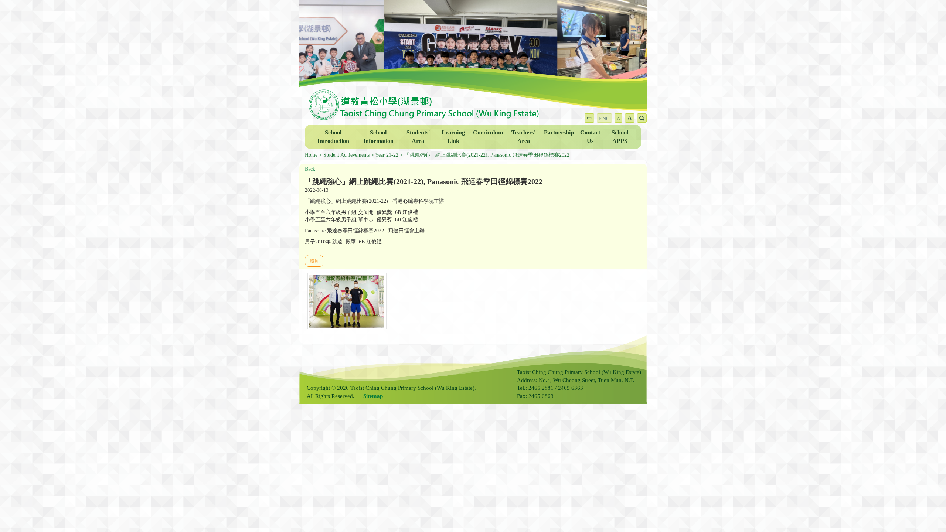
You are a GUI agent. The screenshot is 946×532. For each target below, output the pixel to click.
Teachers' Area (523, 136)
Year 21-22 (386, 155)
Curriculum (488, 132)
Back (310, 169)
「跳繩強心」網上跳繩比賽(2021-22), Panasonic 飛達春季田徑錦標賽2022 (486, 155)
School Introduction (333, 136)
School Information (378, 136)
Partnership (559, 132)
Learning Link (453, 136)
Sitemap (373, 396)
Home (311, 155)
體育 (314, 260)
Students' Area (418, 136)
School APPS (620, 136)
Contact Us (590, 136)
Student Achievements (346, 155)
